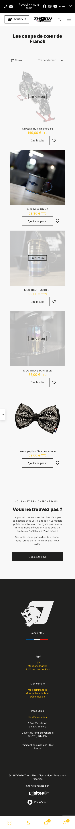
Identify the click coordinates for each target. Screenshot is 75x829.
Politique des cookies (37, 669)
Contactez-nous (37, 717)
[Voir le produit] (61, 73)
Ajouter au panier (37, 221)
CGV (37, 662)
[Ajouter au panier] (61, 154)
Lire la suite (37, 140)
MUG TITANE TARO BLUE (37, 370)
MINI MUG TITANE (37, 209)
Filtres (18, 60)
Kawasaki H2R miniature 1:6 (37, 128)
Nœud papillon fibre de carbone (37, 451)
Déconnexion (37, 696)
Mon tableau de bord (38, 693)
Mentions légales (37, 665)
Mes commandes (37, 689)
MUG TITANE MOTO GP (37, 289)
